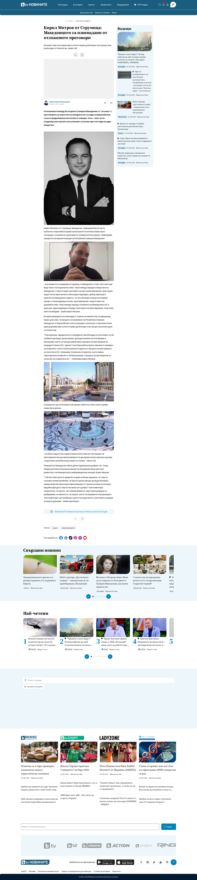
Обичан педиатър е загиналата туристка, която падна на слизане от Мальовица (134, 156)
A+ (111, 103)
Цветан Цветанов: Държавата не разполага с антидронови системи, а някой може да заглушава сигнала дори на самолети (151, 642)
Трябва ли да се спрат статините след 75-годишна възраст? (155, 800)
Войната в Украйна (102, 12)
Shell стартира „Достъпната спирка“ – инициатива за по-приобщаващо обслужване (142, 107)
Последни (62, 4)
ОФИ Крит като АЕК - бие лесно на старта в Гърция (77, 797)
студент (55, 528)
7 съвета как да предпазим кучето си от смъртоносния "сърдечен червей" (147, 580)
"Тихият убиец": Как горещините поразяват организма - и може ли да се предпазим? (117, 785)
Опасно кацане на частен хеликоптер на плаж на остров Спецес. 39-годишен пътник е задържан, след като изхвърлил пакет (42, 642)
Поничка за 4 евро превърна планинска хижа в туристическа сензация (37, 769)
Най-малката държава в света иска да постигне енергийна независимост (39, 800)
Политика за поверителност (48, 871)
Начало (70, 21)
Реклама (32, 871)
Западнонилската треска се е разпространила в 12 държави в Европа (39, 580)
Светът (91, 4)
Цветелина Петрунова (60, 102)
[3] (163, 5)
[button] (88, 596)
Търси (169, 827)
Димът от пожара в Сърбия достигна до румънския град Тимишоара (131, 126)
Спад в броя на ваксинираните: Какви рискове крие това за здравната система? (135, 141)
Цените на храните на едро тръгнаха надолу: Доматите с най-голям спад (39, 788)
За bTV (23, 871)
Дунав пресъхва (86, 12)
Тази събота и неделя (83, 21)
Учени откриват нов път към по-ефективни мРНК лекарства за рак (157, 769)
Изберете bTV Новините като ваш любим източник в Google (80, 511)
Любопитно (106, 4)
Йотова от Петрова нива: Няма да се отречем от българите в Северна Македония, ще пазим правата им (112, 582)
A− (105, 103)
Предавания (123, 4)
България (77, 4)
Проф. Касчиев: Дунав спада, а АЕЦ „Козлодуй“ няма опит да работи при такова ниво (114, 642)
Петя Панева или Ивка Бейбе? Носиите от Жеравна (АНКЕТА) (118, 767)
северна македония (68, 528)
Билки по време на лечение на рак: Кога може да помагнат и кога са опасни (156, 788)
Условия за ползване (102, 871)
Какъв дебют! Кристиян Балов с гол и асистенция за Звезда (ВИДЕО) (78, 784)
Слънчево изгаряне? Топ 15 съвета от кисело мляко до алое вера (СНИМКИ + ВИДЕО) (118, 801)
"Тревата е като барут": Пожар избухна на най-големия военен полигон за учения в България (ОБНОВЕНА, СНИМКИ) (132, 58)
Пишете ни (116, 871)
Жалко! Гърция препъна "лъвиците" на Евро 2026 (74, 767)
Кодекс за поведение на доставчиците (76, 871)
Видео (114, 12)
